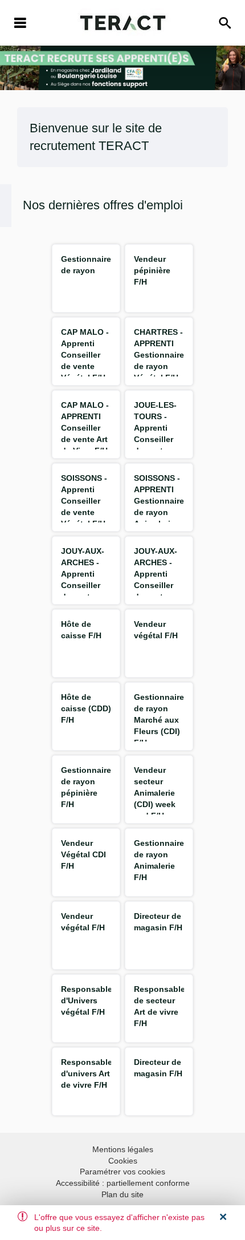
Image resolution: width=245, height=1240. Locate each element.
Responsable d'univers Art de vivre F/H (86, 1073)
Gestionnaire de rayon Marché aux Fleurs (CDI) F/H (159, 719)
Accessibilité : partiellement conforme (123, 1183)
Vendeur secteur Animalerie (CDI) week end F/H (154, 792)
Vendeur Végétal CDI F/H (83, 854)
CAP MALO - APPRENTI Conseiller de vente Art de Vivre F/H (85, 427)
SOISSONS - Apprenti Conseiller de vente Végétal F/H (84, 500)
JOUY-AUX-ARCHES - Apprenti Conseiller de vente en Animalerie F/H (156, 585)
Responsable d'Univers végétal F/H (86, 1000)
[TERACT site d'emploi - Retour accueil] (123, 23)
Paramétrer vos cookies (122, 1171)
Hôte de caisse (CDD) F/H (86, 708)
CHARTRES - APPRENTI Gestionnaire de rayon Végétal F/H (159, 354)
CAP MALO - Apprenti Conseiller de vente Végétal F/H (85, 354)
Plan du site (122, 1194)
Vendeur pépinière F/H (152, 270)
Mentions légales (122, 1149)
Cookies (122, 1160)
